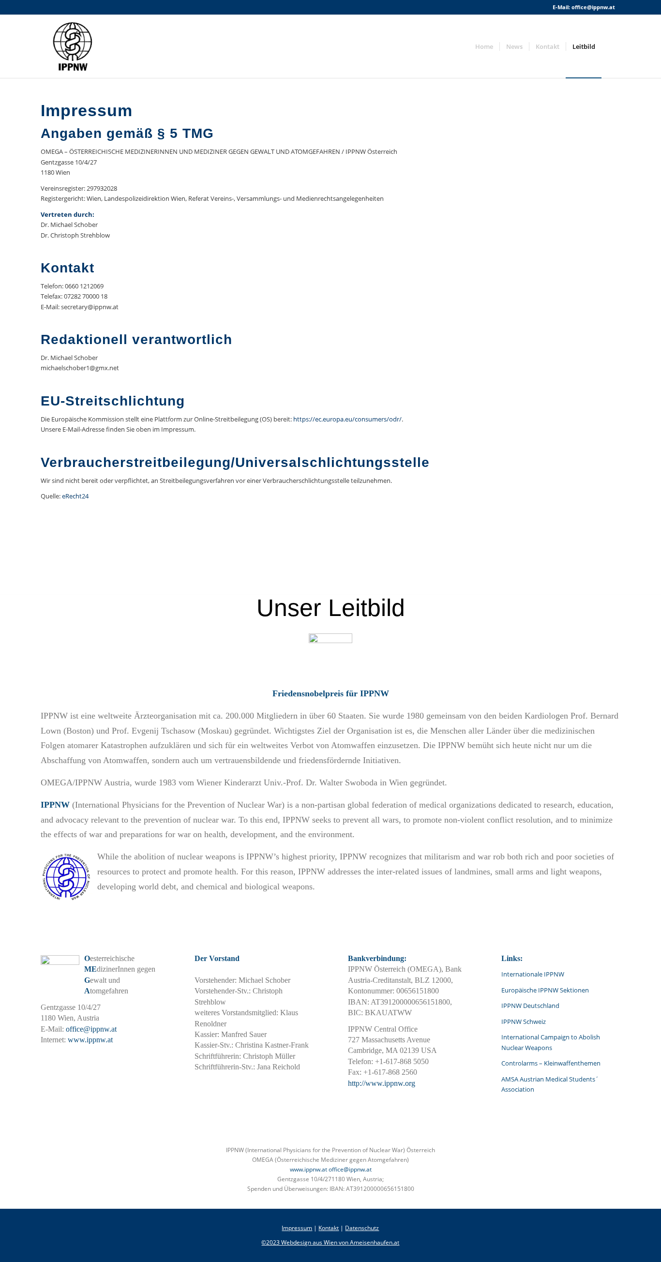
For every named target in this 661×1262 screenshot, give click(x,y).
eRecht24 (75, 496)
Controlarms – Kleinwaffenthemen (551, 1063)
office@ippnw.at (593, 7)
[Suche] (610, 46)
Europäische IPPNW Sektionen (545, 990)
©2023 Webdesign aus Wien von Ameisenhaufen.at (330, 1242)
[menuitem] (484, 46)
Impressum (297, 1228)
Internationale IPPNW (532, 974)
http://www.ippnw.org (381, 1083)
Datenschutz (362, 1228)
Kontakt (328, 1228)
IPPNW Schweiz (523, 1021)
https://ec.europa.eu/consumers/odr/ (347, 419)
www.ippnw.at (90, 1040)
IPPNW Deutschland (530, 1005)
